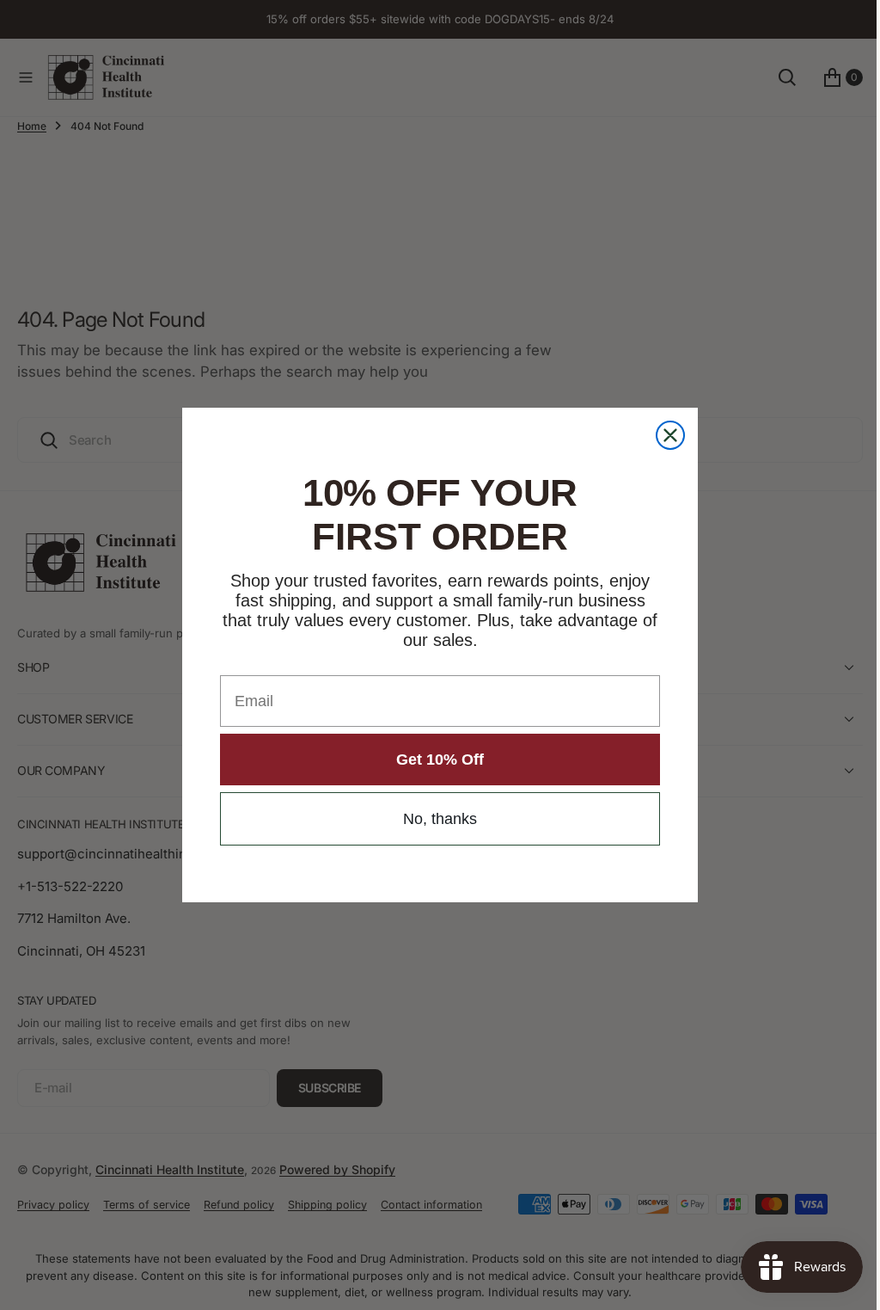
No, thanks (434, 818)
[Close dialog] (664, 435)
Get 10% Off (434, 759)
